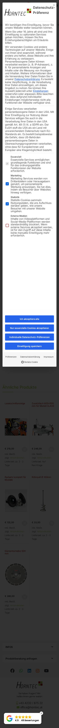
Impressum (49, 357)
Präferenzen (10, 357)
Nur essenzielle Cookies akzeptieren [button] (29, 328)
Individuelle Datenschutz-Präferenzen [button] (29, 337)
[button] (22, 718)
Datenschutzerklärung (27, 79)
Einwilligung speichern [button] (29, 346)
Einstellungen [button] (40, 90)
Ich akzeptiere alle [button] (29, 319)
